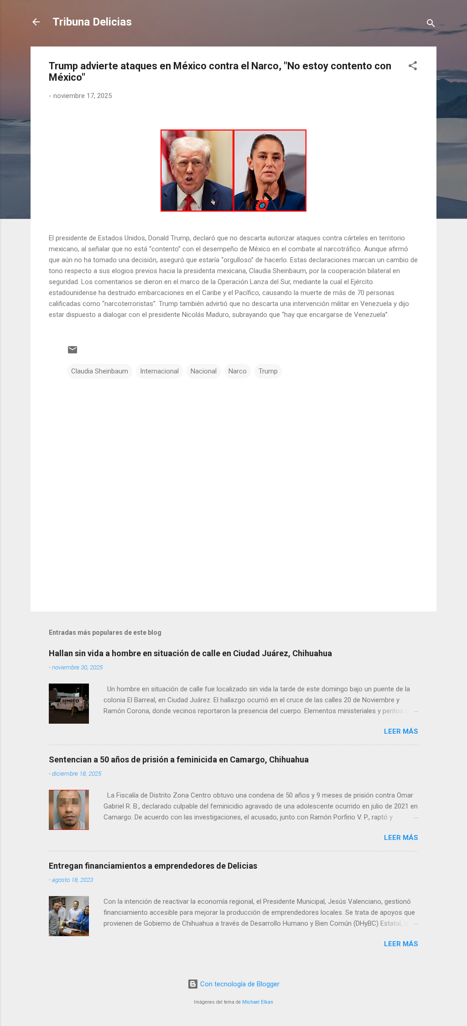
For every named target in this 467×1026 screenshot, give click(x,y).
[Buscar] (430, 25)
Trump (268, 371)
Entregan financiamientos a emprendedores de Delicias (153, 866)
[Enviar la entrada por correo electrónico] (72, 353)
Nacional (204, 371)
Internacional (159, 371)
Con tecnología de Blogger (239, 984)
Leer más (401, 731)
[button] (412, 67)
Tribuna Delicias (92, 22)
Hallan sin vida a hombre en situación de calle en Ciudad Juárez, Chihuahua (190, 653)
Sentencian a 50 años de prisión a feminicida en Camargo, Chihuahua (179, 759)
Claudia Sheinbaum (99, 371)
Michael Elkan (257, 1002)
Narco (237, 371)
